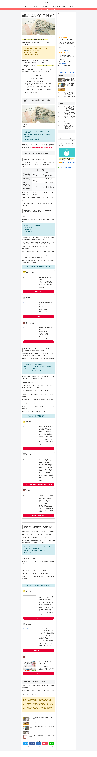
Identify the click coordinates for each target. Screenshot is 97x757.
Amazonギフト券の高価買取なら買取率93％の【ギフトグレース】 (38, 484)
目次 (37, 75)
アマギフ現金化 (52, 754)
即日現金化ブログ (46, 754)
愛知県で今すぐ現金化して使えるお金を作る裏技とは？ (35, 78)
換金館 (38, 316)
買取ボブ (38, 448)
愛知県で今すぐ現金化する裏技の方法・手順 (33, 79)
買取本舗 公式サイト (38, 650)
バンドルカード (58, 754)
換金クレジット (38, 291)
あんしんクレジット (38, 342)
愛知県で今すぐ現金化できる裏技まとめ (32, 92)
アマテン (38, 673)
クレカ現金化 (73, 754)
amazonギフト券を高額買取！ (38, 515)
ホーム (41, 754)
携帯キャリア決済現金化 (66, 754)
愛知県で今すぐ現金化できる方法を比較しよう (35, 81)
